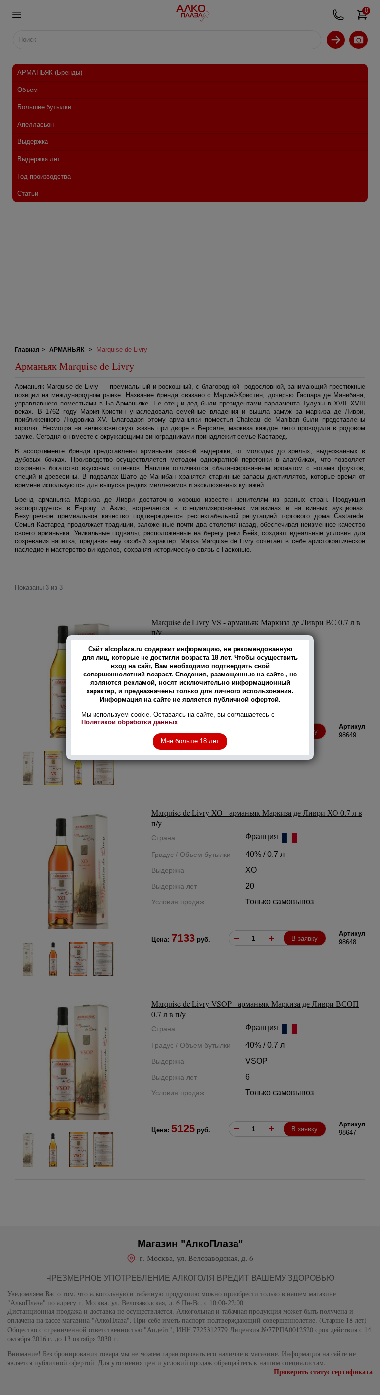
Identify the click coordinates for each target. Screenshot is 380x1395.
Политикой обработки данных (130, 722)
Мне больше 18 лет (190, 741)
